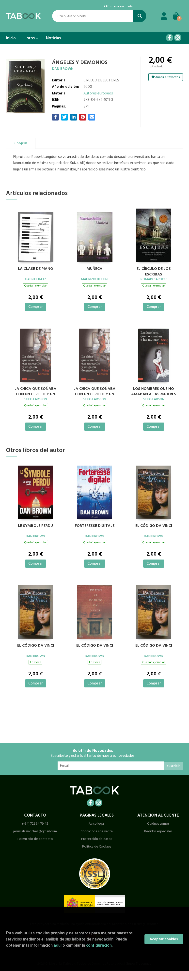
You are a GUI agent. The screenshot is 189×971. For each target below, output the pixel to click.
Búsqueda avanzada (119, 6)
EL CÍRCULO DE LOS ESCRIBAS (154, 271)
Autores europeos (98, 93)
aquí (58, 945)
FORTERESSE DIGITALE (94, 526)
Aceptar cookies (164, 939)
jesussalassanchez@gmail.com (35, 831)
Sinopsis (21, 143)
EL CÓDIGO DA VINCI (153, 526)
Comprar (35, 307)
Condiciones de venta (96, 831)
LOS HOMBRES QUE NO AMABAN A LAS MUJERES (153, 391)
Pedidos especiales (158, 831)
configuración (99, 945)
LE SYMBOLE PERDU (35, 526)
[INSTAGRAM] (177, 37)
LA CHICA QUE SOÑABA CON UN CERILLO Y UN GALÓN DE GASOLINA (35, 391)
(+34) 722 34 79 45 (35, 823)
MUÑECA (94, 269)
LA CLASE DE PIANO (35, 269)
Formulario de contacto (35, 839)
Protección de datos (96, 839)
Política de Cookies (96, 846)
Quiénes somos (158, 823)
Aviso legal (97, 823)
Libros (30, 38)
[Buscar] (139, 16)
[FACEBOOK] (169, 37)
